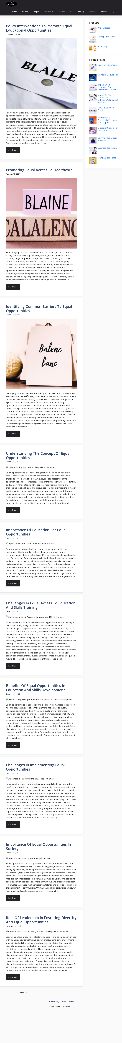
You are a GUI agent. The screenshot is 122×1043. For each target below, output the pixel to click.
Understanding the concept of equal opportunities (38, 455)
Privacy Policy (53, 1001)
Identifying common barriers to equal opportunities (39, 308)
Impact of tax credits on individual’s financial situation (108, 99)
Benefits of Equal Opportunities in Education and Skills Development (35, 687)
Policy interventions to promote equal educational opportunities (39, 28)
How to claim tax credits (106, 108)
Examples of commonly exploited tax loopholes (107, 120)
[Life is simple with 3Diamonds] (11, 4)
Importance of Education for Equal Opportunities (36, 532)
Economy (93, 11)
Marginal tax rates (107, 157)
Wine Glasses (104, 27)
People (36, 11)
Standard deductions (108, 74)
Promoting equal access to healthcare (39, 169)
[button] (112, 11)
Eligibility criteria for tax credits (108, 129)
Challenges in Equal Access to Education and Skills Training (41, 605)
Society (81, 11)
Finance (25, 11)
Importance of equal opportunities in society (38, 846)
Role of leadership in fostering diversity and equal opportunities (41, 919)
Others (104, 11)
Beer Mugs (103, 46)
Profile (63, 1001)
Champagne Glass (106, 36)
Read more (13, 150)
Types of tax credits (107, 64)
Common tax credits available (107, 139)
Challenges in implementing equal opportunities (35, 767)
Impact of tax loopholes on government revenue (108, 87)
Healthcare (48, 11)
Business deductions (107, 147)
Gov (72, 11)
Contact (71, 1001)
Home (14, 11)
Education (61, 11)
